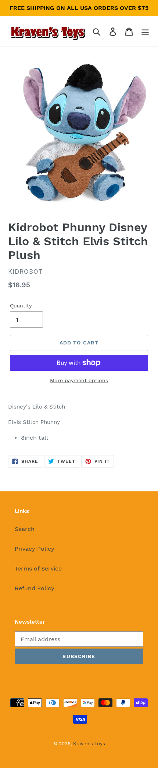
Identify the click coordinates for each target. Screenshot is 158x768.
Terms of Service (38, 568)
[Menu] (145, 31)
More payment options (79, 380)
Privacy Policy (34, 548)
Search (25, 528)
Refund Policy (34, 588)
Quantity (21, 306)
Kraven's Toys (89, 743)
